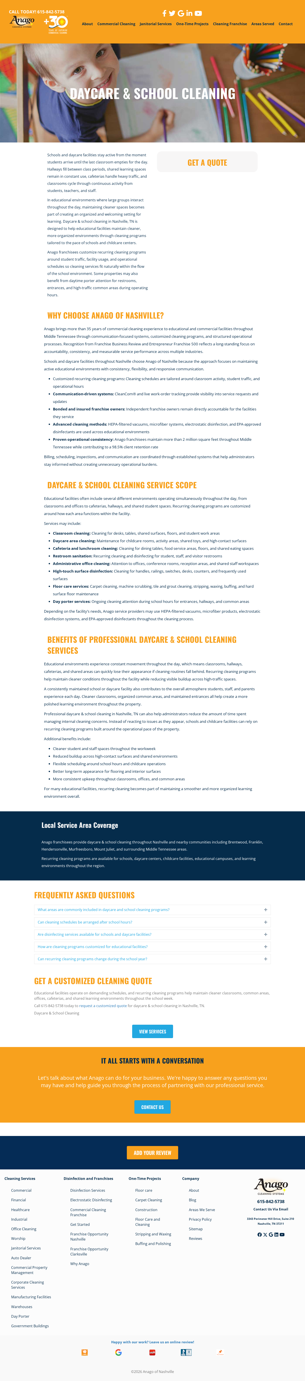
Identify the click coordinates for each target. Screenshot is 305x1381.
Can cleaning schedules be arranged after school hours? (85, 922)
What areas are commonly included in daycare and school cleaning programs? (103, 909)
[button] (259, 1235)
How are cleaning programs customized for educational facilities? (93, 946)
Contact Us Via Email (270, 1209)
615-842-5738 (270, 1201)
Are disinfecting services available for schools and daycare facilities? (94, 934)
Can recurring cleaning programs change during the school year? (92, 958)
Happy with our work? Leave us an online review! (152, 1342)
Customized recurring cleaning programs (88, 378)
